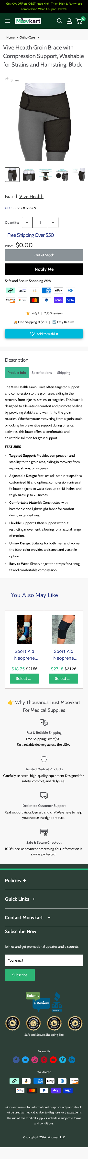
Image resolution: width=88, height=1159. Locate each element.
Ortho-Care (28, 37)
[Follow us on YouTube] (53, 1059)
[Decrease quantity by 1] (27, 222)
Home (10, 37)
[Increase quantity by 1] (53, 222)
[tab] (17, 372)
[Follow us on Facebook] (16, 1059)
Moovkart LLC (56, 1137)
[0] (79, 21)
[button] (44, 333)
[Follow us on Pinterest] (44, 1059)
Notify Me (44, 269)
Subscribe (19, 975)
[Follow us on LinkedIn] (71, 1059)
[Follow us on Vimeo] (62, 1059)
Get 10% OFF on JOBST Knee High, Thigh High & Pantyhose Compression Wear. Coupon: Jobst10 (44, 6)
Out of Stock (44, 255)
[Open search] (59, 21)
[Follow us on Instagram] (34, 1059)
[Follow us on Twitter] (25, 1059)
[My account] (69, 21)
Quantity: (12, 222)
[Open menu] (7, 21)
